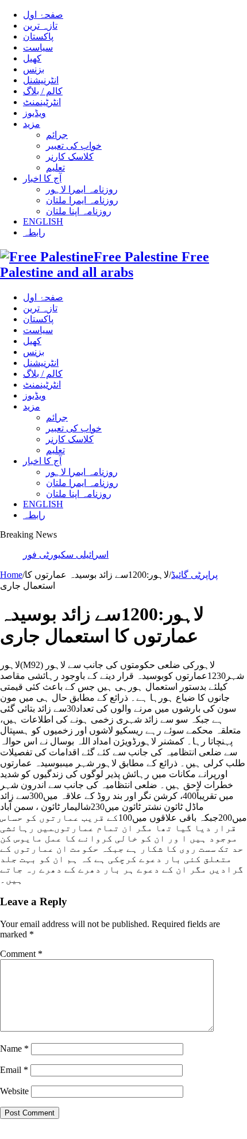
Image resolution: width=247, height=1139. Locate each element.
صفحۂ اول (43, 15)
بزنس (33, 69)
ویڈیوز (34, 113)
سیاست (38, 47)
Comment (21, 954)
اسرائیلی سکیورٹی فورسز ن (76, 554)
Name (14, 1048)
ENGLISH (43, 221)
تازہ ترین (40, 25)
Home (11, 575)
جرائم (57, 135)
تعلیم (55, 167)
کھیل (32, 58)
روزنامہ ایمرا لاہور (82, 189)
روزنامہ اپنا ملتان (78, 211)
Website (14, 1091)
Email (14, 1070)
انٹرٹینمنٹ (42, 102)
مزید (31, 124)
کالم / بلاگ (43, 91)
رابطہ (34, 232)
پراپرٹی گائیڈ (194, 575)
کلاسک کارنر (70, 156)
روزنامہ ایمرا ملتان (82, 200)
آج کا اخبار (42, 178)
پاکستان (38, 36)
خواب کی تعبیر (74, 145)
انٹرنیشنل (41, 80)
